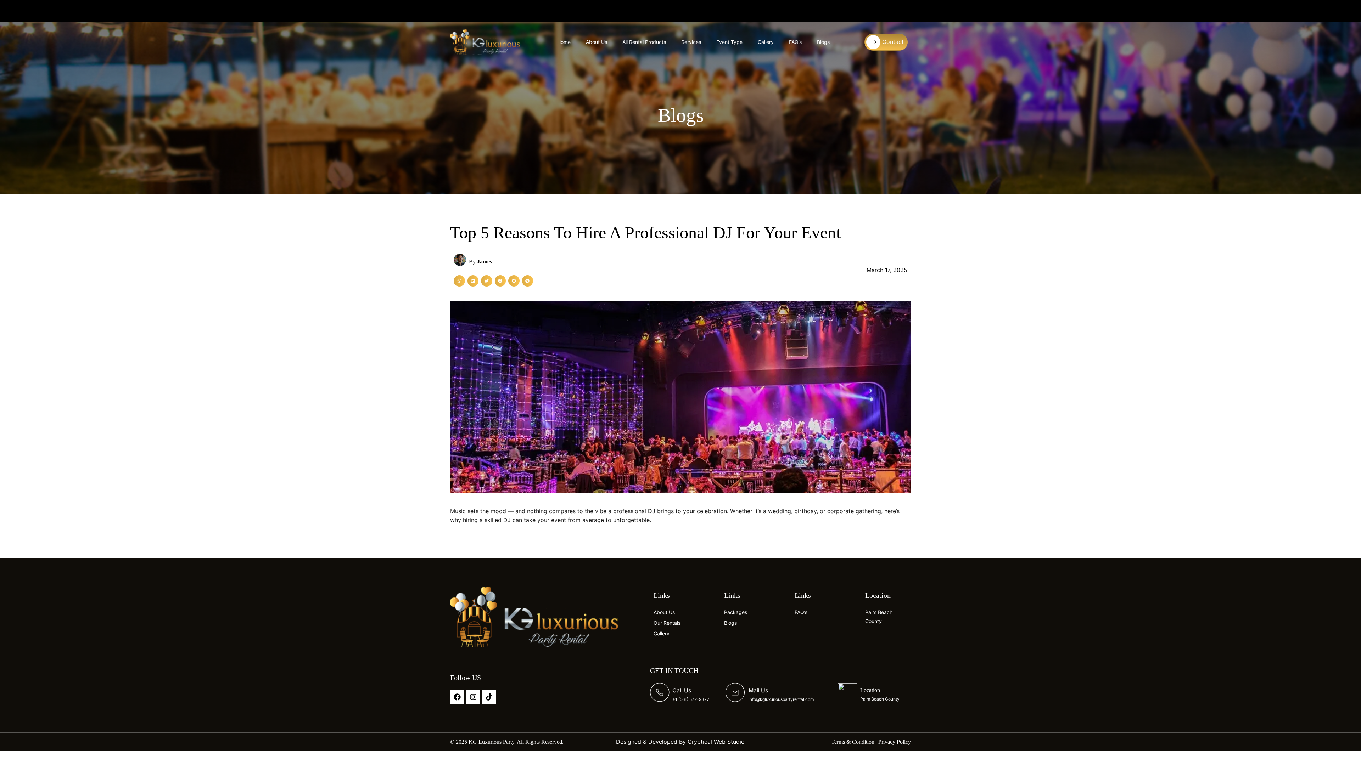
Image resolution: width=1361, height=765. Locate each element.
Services (691, 42)
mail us (758, 690)
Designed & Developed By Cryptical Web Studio (680, 741)
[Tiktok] (489, 697)
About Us (596, 42)
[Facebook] (457, 697)
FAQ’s (795, 42)
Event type (729, 42)
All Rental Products (644, 42)
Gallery (766, 42)
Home (564, 42)
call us (681, 690)
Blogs (823, 42)
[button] (459, 281)
